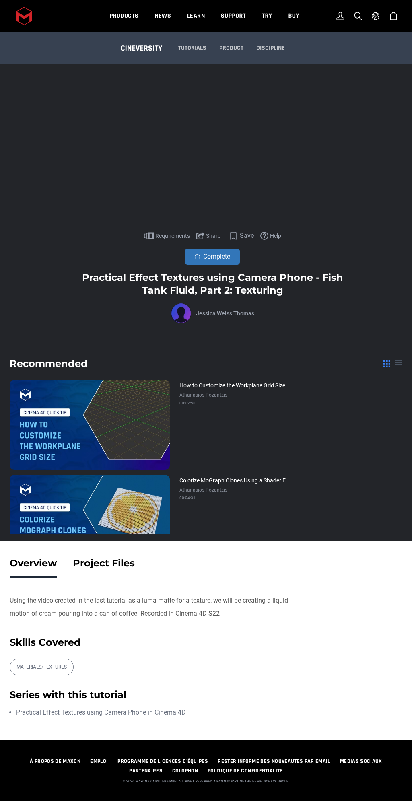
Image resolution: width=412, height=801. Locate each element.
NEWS (162, 16)
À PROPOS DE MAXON (55, 761)
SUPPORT (233, 16)
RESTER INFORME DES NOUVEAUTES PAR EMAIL (274, 761)
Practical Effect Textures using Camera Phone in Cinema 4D (101, 712)
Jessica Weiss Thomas (225, 313)
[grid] (386, 363)
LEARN (196, 16)
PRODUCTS (123, 16)
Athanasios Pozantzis (203, 395)
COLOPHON (185, 770)
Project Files (104, 563)
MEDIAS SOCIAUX (361, 761)
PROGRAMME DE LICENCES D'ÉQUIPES (162, 761)
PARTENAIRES (146, 770)
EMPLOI (99, 761)
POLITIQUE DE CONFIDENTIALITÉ (245, 770)
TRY (267, 16)
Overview (33, 563)
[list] (398, 363)
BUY (293, 16)
